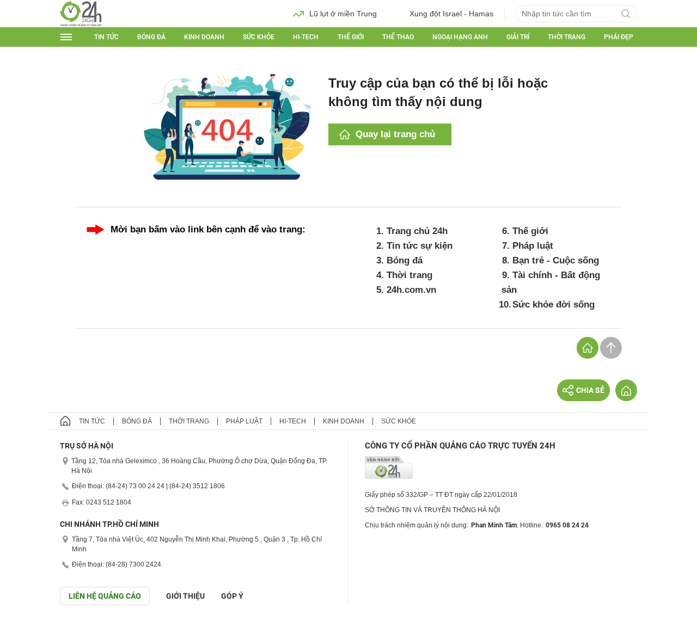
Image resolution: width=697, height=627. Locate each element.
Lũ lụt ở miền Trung (343, 13)
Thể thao (398, 37)
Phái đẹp (618, 37)
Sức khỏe (258, 37)
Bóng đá (151, 37)
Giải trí (517, 37)
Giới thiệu (185, 596)
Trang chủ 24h (417, 231)
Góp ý (232, 596)
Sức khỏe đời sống (553, 304)
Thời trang (566, 37)
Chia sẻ (590, 390)
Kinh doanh (204, 37)
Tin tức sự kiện (420, 246)
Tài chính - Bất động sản (551, 282)
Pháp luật (532, 246)
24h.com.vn (411, 290)
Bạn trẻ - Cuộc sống (555, 260)
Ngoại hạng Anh (460, 37)
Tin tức (106, 37)
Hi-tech (306, 37)
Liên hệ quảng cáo (105, 596)
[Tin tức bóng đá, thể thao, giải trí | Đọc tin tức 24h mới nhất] (81, 13)
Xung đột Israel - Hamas (451, 13)
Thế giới (351, 37)
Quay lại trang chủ (395, 134)
